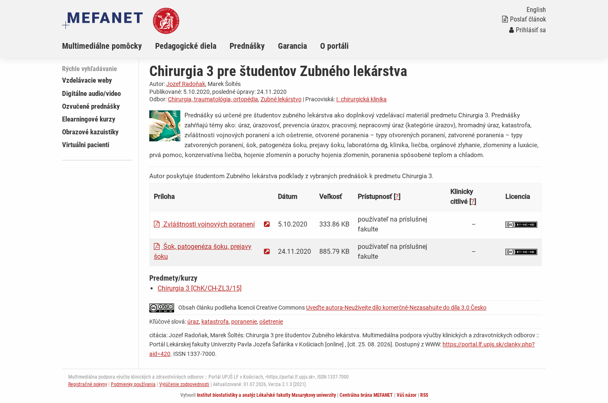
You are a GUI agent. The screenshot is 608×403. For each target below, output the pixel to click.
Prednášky (247, 46)
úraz (193, 321)
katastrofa (215, 321)
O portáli (334, 46)
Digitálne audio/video (91, 93)
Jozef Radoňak (185, 84)
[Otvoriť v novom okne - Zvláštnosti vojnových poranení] (267, 224)
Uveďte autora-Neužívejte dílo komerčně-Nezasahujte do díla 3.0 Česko (396, 307)
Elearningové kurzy (88, 119)
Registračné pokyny (87, 384)
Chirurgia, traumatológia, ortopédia (213, 99)
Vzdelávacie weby (87, 80)
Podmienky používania (133, 384)
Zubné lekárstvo (281, 99)
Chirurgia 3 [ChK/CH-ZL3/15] (200, 288)
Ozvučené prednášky (91, 106)
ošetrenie (271, 321)
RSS (424, 395)
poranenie (244, 321)
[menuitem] (108, 46)
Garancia (292, 46)
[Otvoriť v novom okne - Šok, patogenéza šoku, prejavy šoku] (267, 251)
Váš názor (407, 395)
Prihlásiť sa (531, 30)
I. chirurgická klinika (361, 99)
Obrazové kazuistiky (90, 132)
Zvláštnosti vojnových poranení (208, 224)
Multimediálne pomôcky (102, 46)
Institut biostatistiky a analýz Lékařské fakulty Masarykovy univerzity (266, 395)
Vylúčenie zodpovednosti (184, 384)
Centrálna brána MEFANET (366, 395)
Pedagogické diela (185, 46)
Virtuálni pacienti (85, 145)
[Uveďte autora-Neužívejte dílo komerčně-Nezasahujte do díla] (521, 224)
